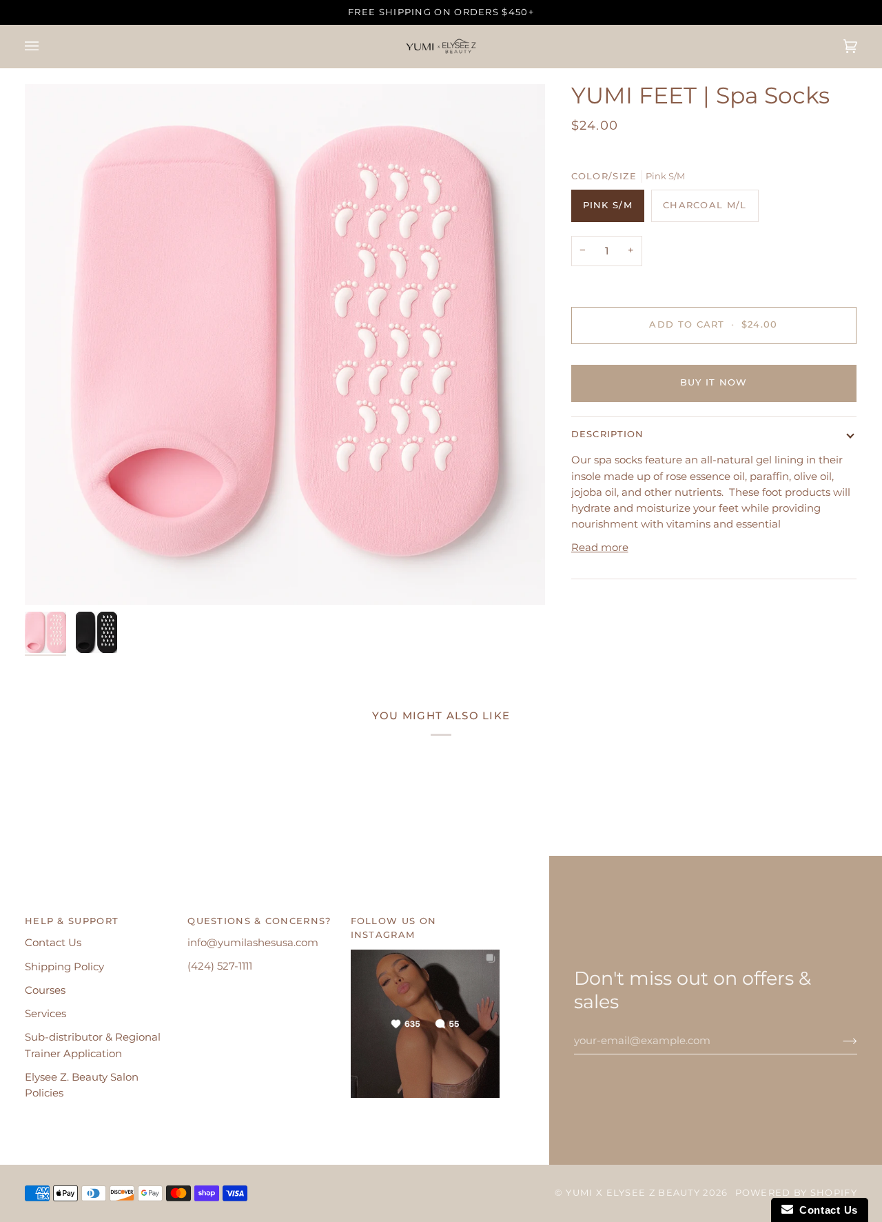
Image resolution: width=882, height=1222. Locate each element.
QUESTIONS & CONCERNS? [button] (259, 921)
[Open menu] (45, 46)
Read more (599, 547)
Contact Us (53, 942)
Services (45, 1014)
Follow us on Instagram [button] (394, 928)
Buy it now (714, 382)
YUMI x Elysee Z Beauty (633, 1193)
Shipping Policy (64, 967)
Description (607, 434)
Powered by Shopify (796, 1193)
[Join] (839, 1041)
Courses (45, 990)
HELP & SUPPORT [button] (72, 921)
